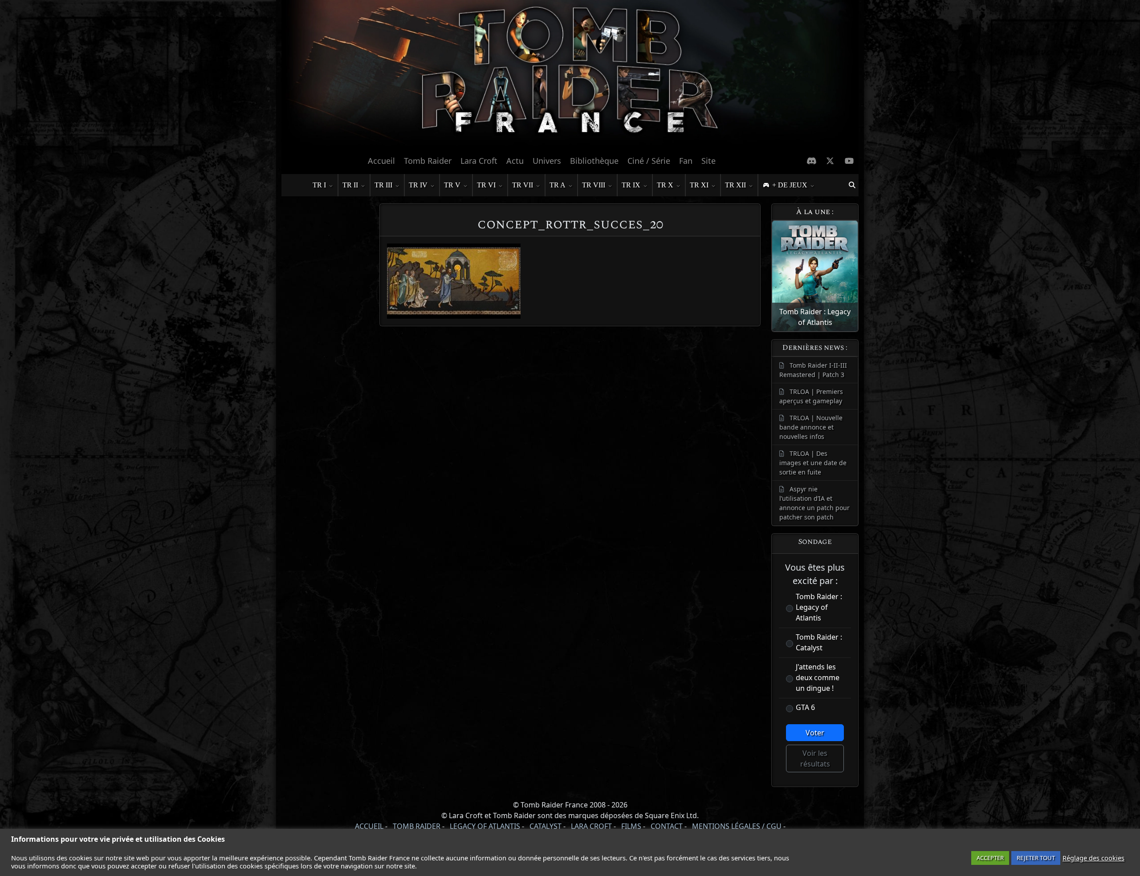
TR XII (735, 185)
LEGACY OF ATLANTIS (485, 826)
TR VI (486, 185)
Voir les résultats (815, 758)
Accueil (381, 160)
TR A (558, 185)
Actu (515, 160)
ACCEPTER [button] (990, 858)
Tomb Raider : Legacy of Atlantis (819, 607)
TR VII (522, 185)
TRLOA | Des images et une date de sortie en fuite (813, 462)
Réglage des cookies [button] (1093, 858)
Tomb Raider (428, 160)
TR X (665, 185)
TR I (319, 185)
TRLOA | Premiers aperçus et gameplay (811, 396)
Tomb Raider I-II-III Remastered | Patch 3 (813, 370)
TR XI (699, 185)
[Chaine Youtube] (849, 161)
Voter (815, 733)
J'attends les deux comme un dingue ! (817, 677)
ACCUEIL (369, 826)
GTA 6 (805, 707)
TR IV (418, 185)
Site (708, 160)
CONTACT (667, 826)
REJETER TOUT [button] (1036, 858)
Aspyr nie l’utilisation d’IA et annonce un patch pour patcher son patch (814, 503)
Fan (685, 160)
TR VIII (593, 185)
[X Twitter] (830, 161)
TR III (383, 185)
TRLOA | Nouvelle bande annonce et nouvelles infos (811, 427)
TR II (350, 185)
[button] (852, 185)
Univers (547, 160)
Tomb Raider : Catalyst (819, 642)
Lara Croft (478, 160)
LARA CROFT (591, 826)
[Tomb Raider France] (570, 75)
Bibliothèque (594, 160)
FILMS (631, 826)
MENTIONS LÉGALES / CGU (737, 826)
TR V (452, 185)
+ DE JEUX (789, 185)
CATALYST (545, 826)
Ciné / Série (648, 160)
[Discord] (811, 161)
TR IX (631, 185)
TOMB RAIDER (416, 826)
